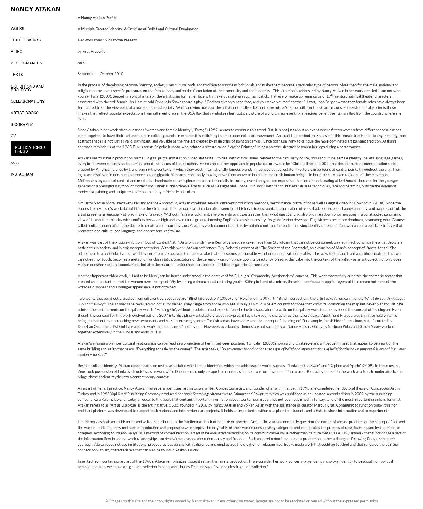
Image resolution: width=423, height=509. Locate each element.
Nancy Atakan (35, 9)
